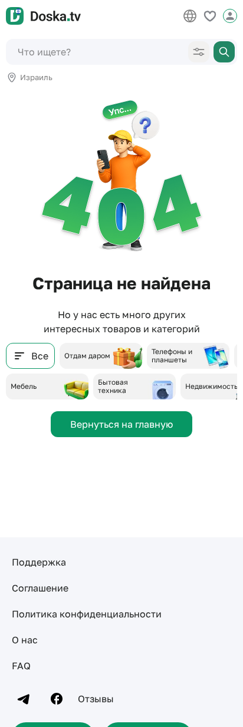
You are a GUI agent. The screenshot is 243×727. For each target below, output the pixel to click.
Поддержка (39, 562)
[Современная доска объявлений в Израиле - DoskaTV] (43, 16)
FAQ (21, 666)
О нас (25, 640)
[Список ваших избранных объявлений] (210, 16)
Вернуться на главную (121, 424)
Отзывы (96, 699)
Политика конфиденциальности (87, 614)
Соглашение (40, 588)
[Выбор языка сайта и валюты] (190, 16)
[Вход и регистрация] (230, 16)
